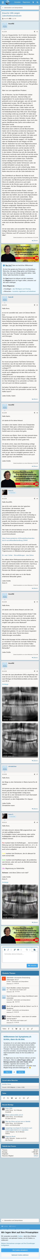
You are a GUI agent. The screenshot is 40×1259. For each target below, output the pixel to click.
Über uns (4, 1229)
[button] (4, 949)
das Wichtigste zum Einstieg (22, 289)
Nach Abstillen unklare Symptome (18, 988)
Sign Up (20, 1072)
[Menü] (2, 2)
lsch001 (9, 981)
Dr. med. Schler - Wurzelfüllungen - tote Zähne (18, 555)
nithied (36, 1156)
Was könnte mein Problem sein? (18, 989)
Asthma (7, 1133)
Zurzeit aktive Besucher (10, 1080)
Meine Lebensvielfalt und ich (14, 1115)
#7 (37, 774)
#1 (37, 31)
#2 (37, 305)
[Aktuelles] (33, 2)
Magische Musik (10, 1136)
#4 (37, 498)
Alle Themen (9, 1140)
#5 (37, 602)
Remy (9, 1084)
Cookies (5, 1226)
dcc (8, 989)
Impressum (11, 1229)
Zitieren (35, 240)
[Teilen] (34, 32)
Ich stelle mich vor (10, 1118)
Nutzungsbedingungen (23, 1229)
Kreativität (8, 1112)
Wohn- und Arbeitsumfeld (12, 1125)
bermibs (4, 1084)
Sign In (8, 1072)
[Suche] (37, 2)
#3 (37, 412)
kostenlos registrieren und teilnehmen (24, 291)
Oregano (9, 1010)
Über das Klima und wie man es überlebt (17, 1121)
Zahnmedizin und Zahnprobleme (20, 981)
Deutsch (13, 1226)
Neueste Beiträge (7, 1105)
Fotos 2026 (8, 1108)
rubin (8, 1020)
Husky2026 (10, 1000)
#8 (37, 822)
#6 (37, 671)
